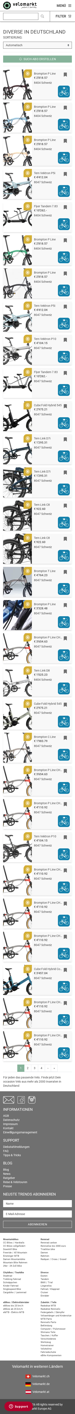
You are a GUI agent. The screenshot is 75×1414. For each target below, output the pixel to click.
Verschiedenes (48, 1339)
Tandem (45, 1279)
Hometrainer (47, 1345)
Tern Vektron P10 (45, 339)
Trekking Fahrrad (12, 1279)
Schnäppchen (10, 1282)
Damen (44, 1252)
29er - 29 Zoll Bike (12, 1266)
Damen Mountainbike (14, 1259)
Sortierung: (12, 37)
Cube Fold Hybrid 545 (48, 405)
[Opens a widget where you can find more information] (18, 1407)
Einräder (45, 1295)
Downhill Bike (10, 1249)
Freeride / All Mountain (15, 1252)
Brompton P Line (45, 73)
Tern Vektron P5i (44, 173)
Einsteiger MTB (11, 1256)
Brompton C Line (45, 737)
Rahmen (45, 1256)
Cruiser (44, 1292)
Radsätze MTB (48, 1305)
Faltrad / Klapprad (50, 1289)
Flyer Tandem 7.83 (46, 206)
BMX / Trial (47, 1282)
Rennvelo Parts (48, 1322)
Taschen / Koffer (49, 1335)
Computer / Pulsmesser (53, 1329)
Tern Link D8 (42, 670)
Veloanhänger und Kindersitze (56, 1315)
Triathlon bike (48, 1249)
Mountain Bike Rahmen (15, 1262)
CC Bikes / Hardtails (13, 1242)
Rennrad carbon (49, 1242)
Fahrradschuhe (48, 1352)
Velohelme (46, 1348)
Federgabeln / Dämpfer (53, 1312)
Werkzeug (46, 1342)
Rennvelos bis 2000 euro (53, 1246)
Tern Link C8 (42, 504)
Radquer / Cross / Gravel (53, 1259)
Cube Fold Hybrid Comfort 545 (53, 969)
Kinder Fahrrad (10, 1285)
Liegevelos (46, 1285)
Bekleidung (46, 1325)
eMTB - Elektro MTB (13, 1312)
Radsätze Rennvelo (50, 1309)
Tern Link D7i (42, 438)
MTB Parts (46, 1319)
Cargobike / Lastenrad (14, 1292)
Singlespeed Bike (12, 1289)
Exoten (44, 1276)
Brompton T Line (44, 571)
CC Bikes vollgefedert (14, 1246)
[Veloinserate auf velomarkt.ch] (20, 5)
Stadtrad (7, 1276)
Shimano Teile (48, 1332)
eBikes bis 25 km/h (13, 1305)
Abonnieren (37, 1224)
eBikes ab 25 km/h (13, 1309)
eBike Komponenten (51, 1355)
